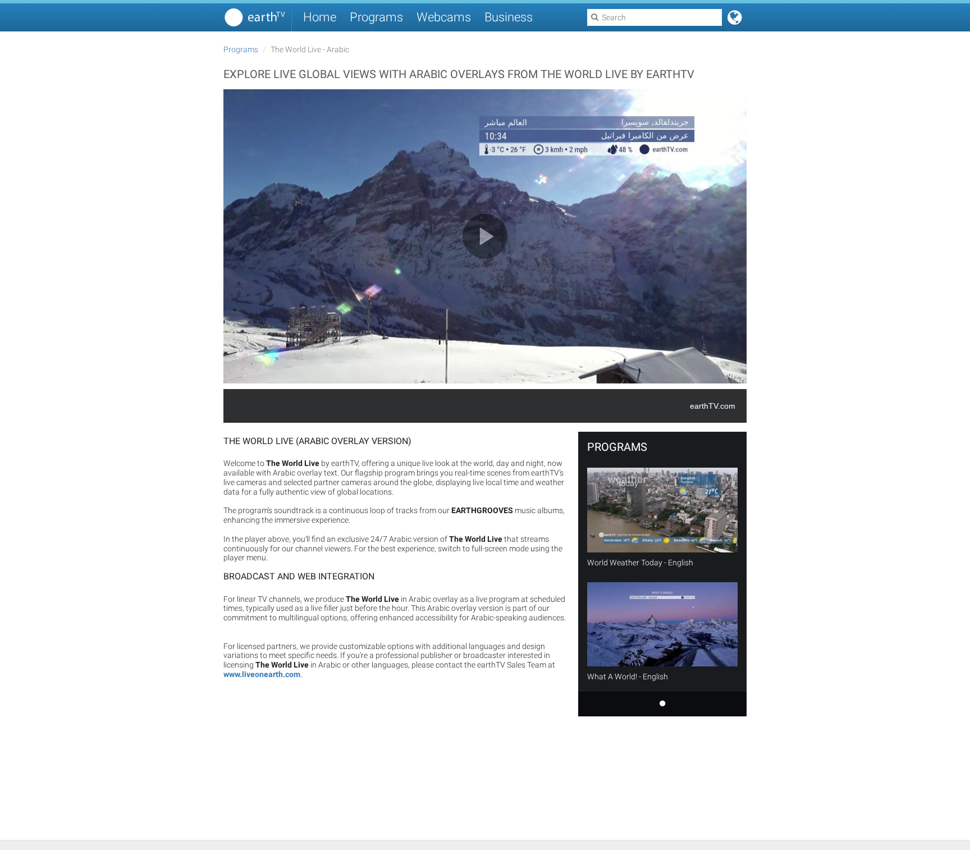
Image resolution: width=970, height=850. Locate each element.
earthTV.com (712, 405)
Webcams (444, 17)
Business (508, 17)
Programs (376, 17)
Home (319, 17)
